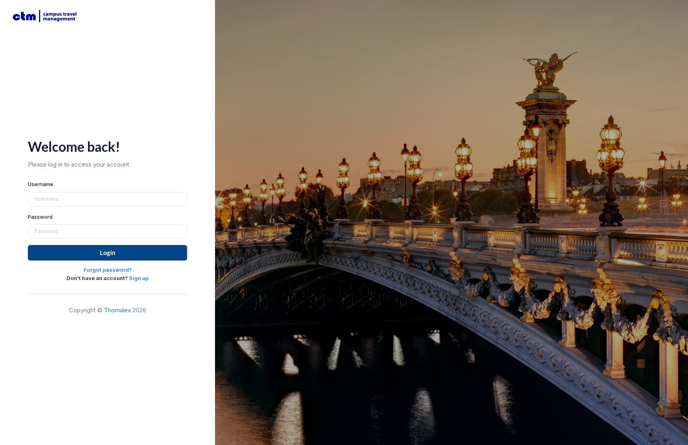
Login (107, 252)
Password (40, 217)
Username (40, 184)
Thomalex (117, 310)
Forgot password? (108, 270)
